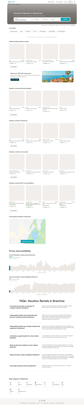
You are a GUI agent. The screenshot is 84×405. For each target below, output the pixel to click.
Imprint (38, 403)
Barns (21, 31)
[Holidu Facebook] (44, 401)
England (57, 25)
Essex (69, 25)
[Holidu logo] (13, 2)
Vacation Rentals (44, 25)
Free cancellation (61, 31)
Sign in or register (14, 79)
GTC (41, 403)
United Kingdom (52, 25)
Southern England (63, 25)
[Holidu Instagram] (40, 401)
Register (70, 1)
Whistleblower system (60, 403)
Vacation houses (13, 31)
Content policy (52, 403)
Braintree (73, 25)
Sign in (65, 1)
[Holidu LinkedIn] (42, 401)
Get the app (52, 1)
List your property (59, 1)
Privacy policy (46, 403)
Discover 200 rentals (27, 241)
